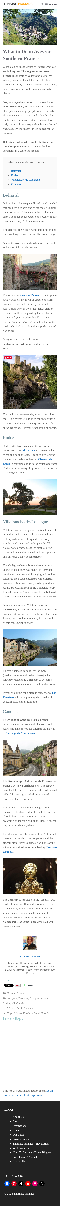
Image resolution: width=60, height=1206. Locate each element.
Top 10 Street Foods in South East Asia (29, 1013)
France (20, 993)
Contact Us (19, 1161)
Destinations (19, 1125)
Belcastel (16, 170)
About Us (18, 1116)
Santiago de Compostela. (21, 733)
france (44, 998)
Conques (16, 184)
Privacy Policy (21, 1139)
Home (16, 1130)
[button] (42, 4)
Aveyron (12, 998)
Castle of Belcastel (31, 295)
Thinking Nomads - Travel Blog (31, 1143)
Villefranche (18, 1003)
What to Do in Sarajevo (20, 1008)
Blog (15, 1121)
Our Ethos (18, 1134)
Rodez (14, 175)
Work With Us (21, 1148)
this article (29, 450)
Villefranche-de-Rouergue (25, 179)
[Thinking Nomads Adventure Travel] (17, 4)
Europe (11, 993)
